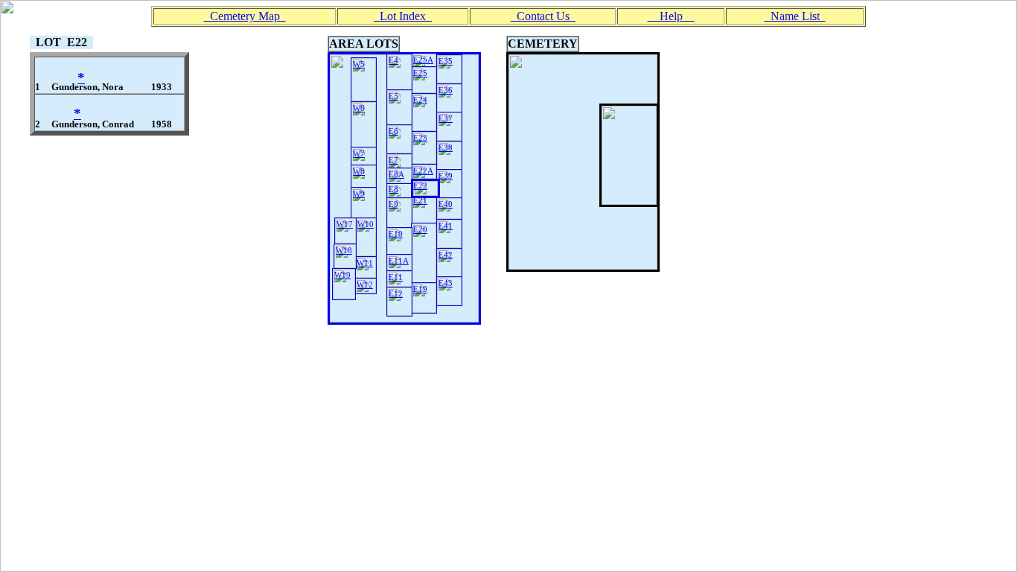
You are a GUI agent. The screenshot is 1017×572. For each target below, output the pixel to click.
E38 (446, 147)
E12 (396, 293)
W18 (344, 250)
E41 (446, 225)
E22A (423, 170)
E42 (446, 254)
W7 (359, 153)
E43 (446, 283)
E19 (420, 289)
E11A (399, 260)
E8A (396, 174)
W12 (365, 284)
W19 (342, 274)
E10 (396, 233)
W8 (359, 171)
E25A (423, 59)
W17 (345, 224)
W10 (365, 224)
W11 (365, 262)
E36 (446, 90)
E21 (420, 200)
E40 (446, 204)
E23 (420, 137)
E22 (420, 185)
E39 (446, 175)
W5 (359, 64)
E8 (393, 189)
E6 (393, 131)
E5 (393, 96)
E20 (420, 229)
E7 (393, 160)
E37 (446, 118)
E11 (396, 277)
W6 (359, 108)
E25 (420, 73)
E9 (393, 204)
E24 (420, 99)
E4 (393, 60)
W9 (359, 193)
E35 (446, 61)
